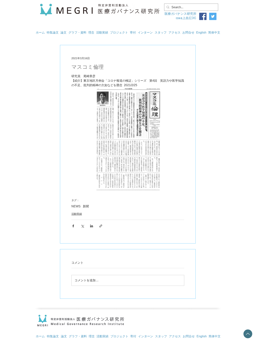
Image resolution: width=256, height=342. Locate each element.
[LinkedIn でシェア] (91, 226)
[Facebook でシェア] (73, 226)
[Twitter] (212, 16)
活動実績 (76, 213)
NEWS (76, 206)
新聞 (86, 206)
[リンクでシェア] (101, 226)
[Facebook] (203, 16)
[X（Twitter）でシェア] (82, 226)
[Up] (247, 333)
